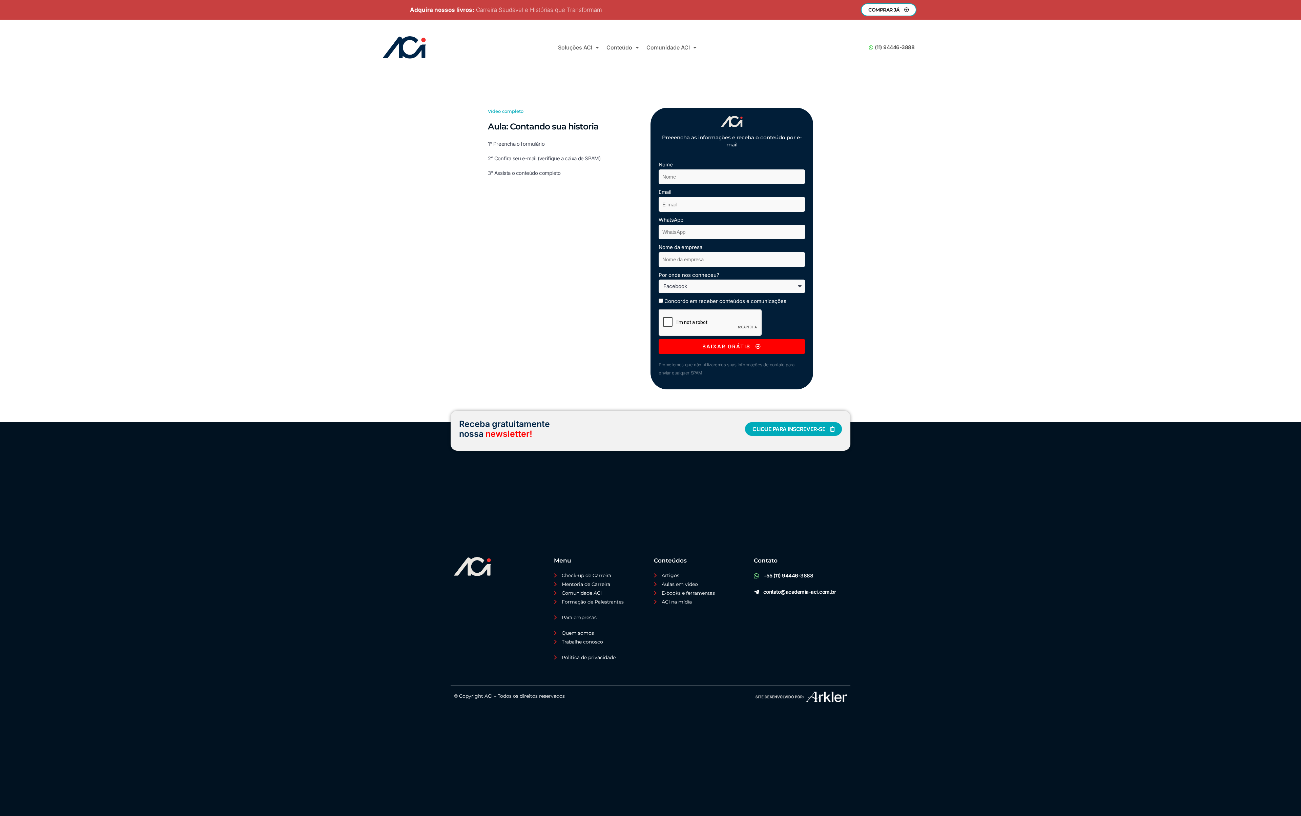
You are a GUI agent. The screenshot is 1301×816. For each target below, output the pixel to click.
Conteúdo (619, 47)
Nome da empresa (680, 247)
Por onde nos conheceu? (689, 275)
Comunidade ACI (668, 47)
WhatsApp (671, 220)
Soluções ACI (575, 47)
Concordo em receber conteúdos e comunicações (725, 301)
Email (665, 192)
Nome (666, 164)
